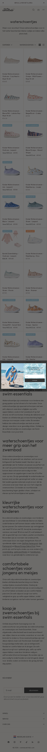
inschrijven (34, 380)
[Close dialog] (44, 364)
